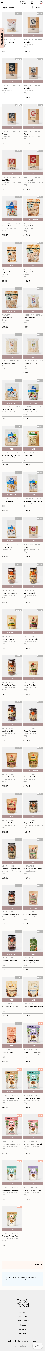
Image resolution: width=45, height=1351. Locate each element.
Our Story (23, 1312)
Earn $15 (22, 1334)
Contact (22, 1325)
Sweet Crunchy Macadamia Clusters (33, 1053)
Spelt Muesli (6, 180)
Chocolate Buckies (9, 777)
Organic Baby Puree (31, 961)
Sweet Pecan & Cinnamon (33, 1098)
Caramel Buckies (29, 777)
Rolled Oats (27, 456)
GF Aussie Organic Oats (11, 456)
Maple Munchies (8, 731)
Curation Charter (22, 1321)
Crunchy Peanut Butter (11, 1098)
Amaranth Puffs (29, 318)
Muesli (25, 134)
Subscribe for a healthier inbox (22, 1340)
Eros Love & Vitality (9, 593)
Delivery (22, 1329)
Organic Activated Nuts (32, 823)
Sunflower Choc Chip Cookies (12, 1007)
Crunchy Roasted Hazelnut (12, 1144)
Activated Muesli (8, 42)
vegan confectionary (23, 1280)
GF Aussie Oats (8, 226)
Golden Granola (29, 593)
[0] (41, 2)
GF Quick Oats (7, 502)
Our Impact (22, 1316)
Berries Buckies (8, 823)
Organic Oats (28, 226)
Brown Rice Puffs (30, 364)
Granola (26, 42)
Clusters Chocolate (30, 915)
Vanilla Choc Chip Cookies (33, 1007)
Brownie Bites (7, 1053)
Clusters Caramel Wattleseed (33, 869)
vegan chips (27, 1277)
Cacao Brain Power (9, 685)
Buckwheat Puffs (8, 364)
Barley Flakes (7, 318)
